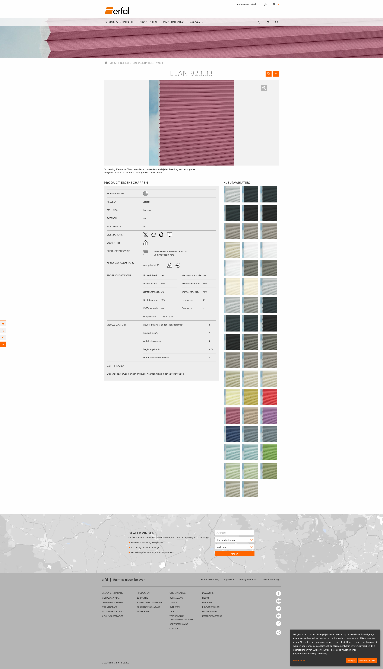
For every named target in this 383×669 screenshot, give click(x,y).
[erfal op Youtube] (278, 601)
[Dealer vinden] (268, 22)
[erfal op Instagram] (278, 616)
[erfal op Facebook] (278, 593)
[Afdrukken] (3, 323)
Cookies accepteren (367, 660)
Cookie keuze (299, 660)
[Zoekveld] (276, 22)
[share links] (278, 632)
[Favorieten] (258, 22)
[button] (264, 88)
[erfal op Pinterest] (278, 608)
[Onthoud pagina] (276, 74)
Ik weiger (351, 660)
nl (274, 4)
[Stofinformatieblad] (269, 74)
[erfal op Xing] (278, 623)
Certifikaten (115, 366)
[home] (117, 11)
